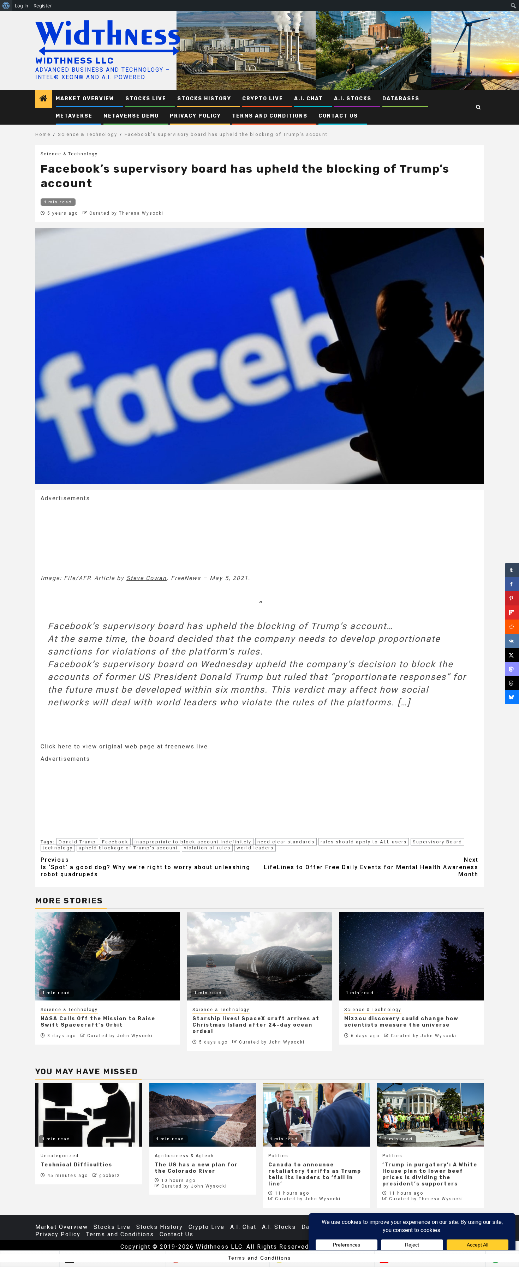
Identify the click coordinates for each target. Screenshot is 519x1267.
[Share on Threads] (512, 683)
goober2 (109, 1175)
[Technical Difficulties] (88, 1115)
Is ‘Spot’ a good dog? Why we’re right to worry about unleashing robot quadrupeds (145, 867)
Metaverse (74, 116)
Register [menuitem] (43, 5)
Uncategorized (60, 1155)
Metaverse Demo (131, 116)
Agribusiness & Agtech (184, 1155)
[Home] (44, 99)
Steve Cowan (146, 578)
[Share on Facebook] (512, 584)
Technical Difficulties (76, 1165)
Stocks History (204, 99)
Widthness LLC (74, 61)
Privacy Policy (195, 116)
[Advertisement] (94, 537)
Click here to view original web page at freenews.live (124, 746)
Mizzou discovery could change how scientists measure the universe (401, 1022)
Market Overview (85, 99)
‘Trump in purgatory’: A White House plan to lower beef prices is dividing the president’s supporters (429, 1174)
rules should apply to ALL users (364, 841)
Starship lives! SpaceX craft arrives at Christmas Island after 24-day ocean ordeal (256, 1025)
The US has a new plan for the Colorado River (196, 1168)
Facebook (115, 841)
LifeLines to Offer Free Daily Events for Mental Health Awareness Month (371, 867)
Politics (278, 1155)
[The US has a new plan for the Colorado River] (202, 1115)
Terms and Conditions (270, 116)
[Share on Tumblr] (512, 570)
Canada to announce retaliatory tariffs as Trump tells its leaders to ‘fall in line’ (314, 1174)
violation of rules (207, 847)
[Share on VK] (512, 641)
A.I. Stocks (352, 99)
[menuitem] (6, 5)
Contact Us (338, 116)
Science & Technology (69, 153)
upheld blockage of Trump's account (128, 847)
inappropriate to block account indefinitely (193, 841)
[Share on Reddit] (512, 627)
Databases (400, 99)
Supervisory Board (437, 841)
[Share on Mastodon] (512, 669)
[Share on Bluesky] (512, 697)
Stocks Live (145, 99)
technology (58, 847)
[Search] (478, 107)
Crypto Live (262, 99)
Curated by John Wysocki (120, 1035)
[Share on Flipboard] (512, 612)
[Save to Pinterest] (512, 598)
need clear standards (286, 841)
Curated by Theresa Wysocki (126, 213)
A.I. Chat (308, 99)
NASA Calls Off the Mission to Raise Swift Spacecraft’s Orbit (98, 1022)
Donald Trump (77, 841)
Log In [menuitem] (21, 5)
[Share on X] (512, 655)
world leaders (255, 847)
